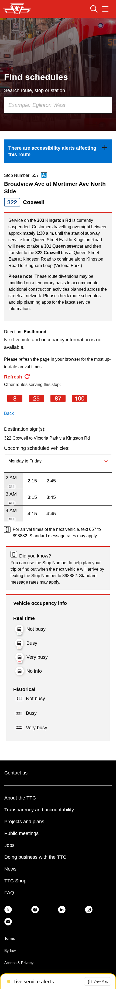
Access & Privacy (18, 962)
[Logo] (17, 9)
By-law (10, 950)
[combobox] (58, 105)
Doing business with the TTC (35, 857)
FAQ (9, 892)
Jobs (9, 845)
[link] (58, 151)
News (10, 869)
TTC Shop (15, 880)
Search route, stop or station (34, 90)
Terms (9, 938)
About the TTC (20, 798)
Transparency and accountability (39, 809)
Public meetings (21, 833)
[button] (97, 981)
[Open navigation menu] (105, 9)
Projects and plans (24, 821)
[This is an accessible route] (44, 175)
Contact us (16, 773)
